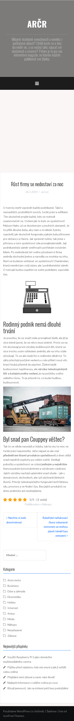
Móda (10, 619)
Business (13, 585)
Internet (12, 608)
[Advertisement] (37, 129)
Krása (11, 613)
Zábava (11, 635)
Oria (60, 711)
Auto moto (14, 580)
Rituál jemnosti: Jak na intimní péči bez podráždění (37, 688)
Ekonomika (14, 596)
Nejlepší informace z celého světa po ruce (32, 682)
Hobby (11, 602)
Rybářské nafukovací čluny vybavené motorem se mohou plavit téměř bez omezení (55, 526)
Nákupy (47, 504)
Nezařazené (14, 630)
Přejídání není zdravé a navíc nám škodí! (31, 677)
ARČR (37, 24)
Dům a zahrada (16, 591)
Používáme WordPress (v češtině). (24, 711)
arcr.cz (45, 191)
